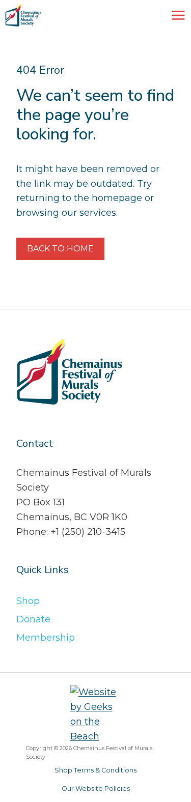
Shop (28, 601)
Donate (33, 619)
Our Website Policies (96, 788)
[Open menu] (178, 15)
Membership (45, 637)
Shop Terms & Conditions (95, 770)
